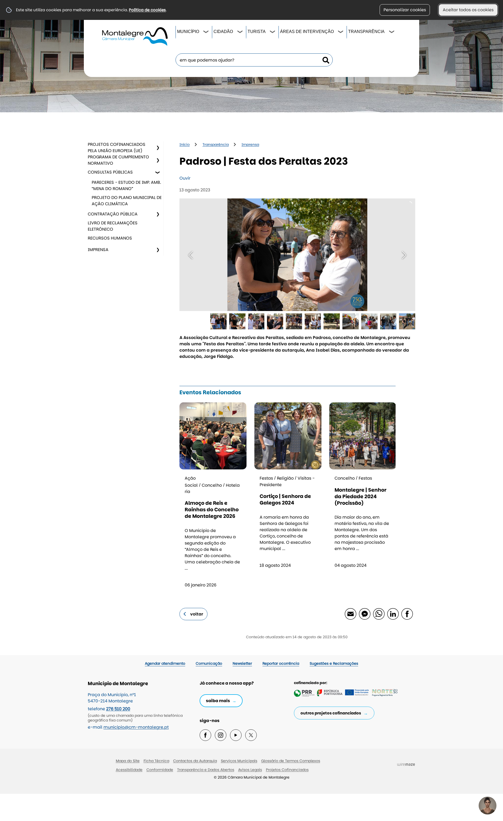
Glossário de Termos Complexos (290, 760)
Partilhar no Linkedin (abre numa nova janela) (392, 613)
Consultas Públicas (110, 172)
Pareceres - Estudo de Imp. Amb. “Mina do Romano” (126, 185)
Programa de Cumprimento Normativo (118, 160)
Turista (257, 31)
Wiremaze (406, 764)
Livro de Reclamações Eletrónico (113, 226)
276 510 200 (118, 709)
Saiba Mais (218, 701)
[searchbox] (254, 59)
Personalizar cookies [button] (405, 10)
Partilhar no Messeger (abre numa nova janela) (364, 613)
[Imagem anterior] (190, 255)
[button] (218, 321)
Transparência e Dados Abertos (205, 769)
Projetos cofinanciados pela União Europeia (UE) (116, 147)
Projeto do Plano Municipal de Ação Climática (127, 201)
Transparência (366, 31)
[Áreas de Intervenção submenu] (341, 32)
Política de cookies (147, 10)
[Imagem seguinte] (404, 255)
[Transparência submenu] (392, 32)
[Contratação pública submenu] (157, 214)
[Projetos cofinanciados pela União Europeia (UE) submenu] (157, 147)
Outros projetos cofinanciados (330, 713)
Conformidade (159, 769)
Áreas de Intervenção (307, 31)
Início (184, 144)
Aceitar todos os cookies (468, 10)
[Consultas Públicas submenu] (157, 172)
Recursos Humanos (110, 238)
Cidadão (223, 31)
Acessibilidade (129, 769)
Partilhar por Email (350, 613)
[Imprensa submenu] (157, 250)
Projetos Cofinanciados (287, 769)
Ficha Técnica (156, 760)
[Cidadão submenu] (240, 32)
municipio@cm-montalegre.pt (136, 727)
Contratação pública (113, 214)
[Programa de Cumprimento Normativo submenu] (157, 160)
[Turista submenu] (272, 32)
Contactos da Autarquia (195, 760)
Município (188, 31)
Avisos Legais (250, 769)
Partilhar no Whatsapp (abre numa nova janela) (378, 613)
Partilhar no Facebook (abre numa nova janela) (407, 613)
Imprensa (98, 250)
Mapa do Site (128, 760)
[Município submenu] (206, 32)
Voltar (196, 614)
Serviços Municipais (239, 760)
